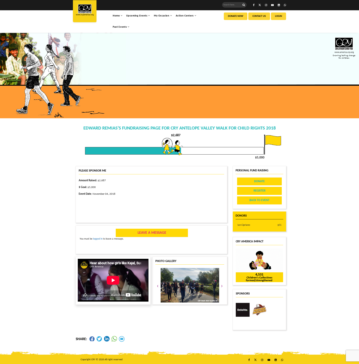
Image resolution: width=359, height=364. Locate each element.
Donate (259, 181)
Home (117, 15)
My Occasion (162, 15)
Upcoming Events (137, 15)
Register (260, 190)
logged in (97, 238)
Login (278, 16)
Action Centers (185, 15)
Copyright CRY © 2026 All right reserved (101, 359)
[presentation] (157, 286)
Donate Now (235, 16)
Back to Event (259, 200)
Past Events (120, 27)
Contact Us (259, 16)
